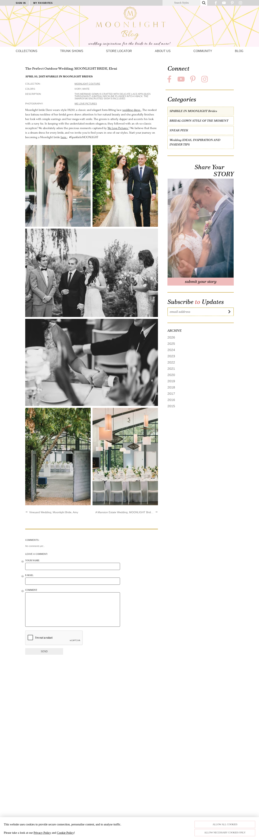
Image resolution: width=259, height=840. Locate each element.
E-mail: (29, 575)
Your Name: (32, 560)
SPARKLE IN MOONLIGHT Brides (69, 76)
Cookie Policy (65, 832)
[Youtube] (224, 4)
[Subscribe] (229, 312)
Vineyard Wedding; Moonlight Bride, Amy (53, 512)
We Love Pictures (86, 104)
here (64, 137)
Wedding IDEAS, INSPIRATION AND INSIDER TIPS (195, 142)
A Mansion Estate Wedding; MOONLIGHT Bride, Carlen (124, 512)
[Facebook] (216, 4)
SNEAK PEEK (179, 130)
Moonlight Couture (87, 84)
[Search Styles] (203, 3)
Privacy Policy (42, 832)
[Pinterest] (232, 4)
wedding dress (131, 110)
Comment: (31, 590)
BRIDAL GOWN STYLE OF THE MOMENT (199, 121)
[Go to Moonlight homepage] (129, 26)
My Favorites (43, 3)
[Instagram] (240, 4)
